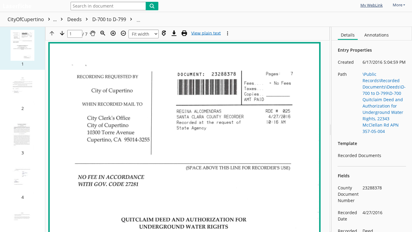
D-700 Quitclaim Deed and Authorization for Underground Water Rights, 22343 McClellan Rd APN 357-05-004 (260, 19)
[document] (371, 129)
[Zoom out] (123, 33)
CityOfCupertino (33, 19)
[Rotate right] (164, 33)
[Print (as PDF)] (184, 33)
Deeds (75, 19)
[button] (22, 48)
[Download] (174, 33)
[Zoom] (103, 33)
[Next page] (62, 33)
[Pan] (92, 33)
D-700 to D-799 (109, 19)
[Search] (152, 6)
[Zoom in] (113, 33)
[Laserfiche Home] (31, 6)
